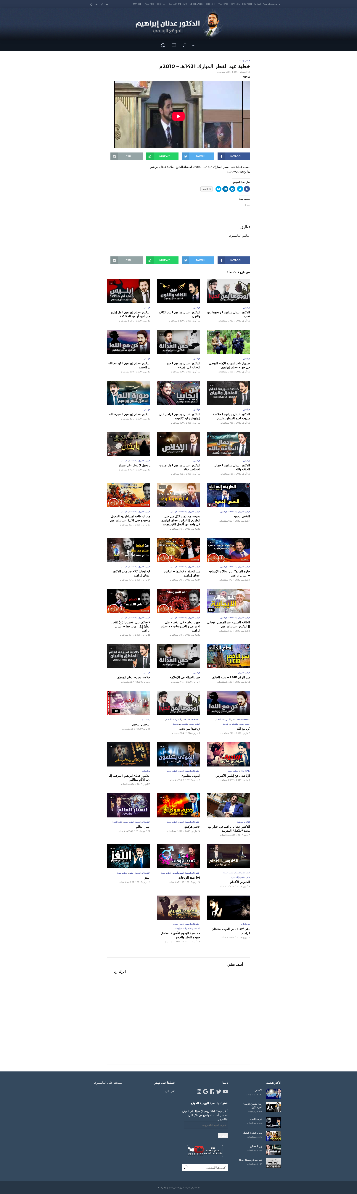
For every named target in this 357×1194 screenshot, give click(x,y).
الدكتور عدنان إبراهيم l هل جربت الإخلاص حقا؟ (179, 467)
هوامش (246, 307)
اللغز (147, 877)
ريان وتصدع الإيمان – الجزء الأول (251, 1105)
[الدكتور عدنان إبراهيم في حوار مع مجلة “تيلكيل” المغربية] (228, 805)
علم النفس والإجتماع (240, 877)
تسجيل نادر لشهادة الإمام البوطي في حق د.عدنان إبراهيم (229, 365)
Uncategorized (241, 719)
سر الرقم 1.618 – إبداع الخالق (231, 677)
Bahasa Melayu (178, 4)
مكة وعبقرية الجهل (252, 1132)
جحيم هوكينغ (192, 826)
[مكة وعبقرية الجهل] (273, 1136)
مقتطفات (132, 460)
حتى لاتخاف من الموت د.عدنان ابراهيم (231, 931)
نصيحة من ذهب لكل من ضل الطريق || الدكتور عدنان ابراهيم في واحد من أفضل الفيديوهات (180, 520)
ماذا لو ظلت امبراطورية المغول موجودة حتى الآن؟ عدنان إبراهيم (130, 518)
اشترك (223, 1135)
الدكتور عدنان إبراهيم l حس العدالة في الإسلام (183, 365)
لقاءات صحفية (243, 821)
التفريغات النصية (223, 719)
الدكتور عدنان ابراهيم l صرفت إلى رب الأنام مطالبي (129, 778)
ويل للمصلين (256, 1146)
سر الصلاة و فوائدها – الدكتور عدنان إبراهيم (182, 573)
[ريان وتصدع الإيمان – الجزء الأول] (273, 1107)
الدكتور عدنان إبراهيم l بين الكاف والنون (179, 314)
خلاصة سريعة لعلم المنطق (133, 677)
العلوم (181, 770)
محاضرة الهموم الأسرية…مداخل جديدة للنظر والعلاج (180, 935)
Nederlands (196, 4)
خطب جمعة (244, 60)
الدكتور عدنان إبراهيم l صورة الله (129, 414)
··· (193, 45)
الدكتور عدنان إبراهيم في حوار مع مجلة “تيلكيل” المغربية (229, 829)
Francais (223, 4)
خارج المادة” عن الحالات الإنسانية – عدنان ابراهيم (229, 573)
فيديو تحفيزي (144, 460)
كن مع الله (243, 728)
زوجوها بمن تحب (189, 728)
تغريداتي (170, 1091)
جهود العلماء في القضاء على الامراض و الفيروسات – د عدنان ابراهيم (180, 626)
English (210, 4)
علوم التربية (178, 924)
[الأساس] (273, 1094)
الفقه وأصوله (178, 872)
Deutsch (247, 4)
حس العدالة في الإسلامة (185, 677)
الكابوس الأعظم (240, 882)
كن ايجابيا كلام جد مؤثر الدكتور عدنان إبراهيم (131, 573)
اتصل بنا (257, 4)
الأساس (258, 1090)
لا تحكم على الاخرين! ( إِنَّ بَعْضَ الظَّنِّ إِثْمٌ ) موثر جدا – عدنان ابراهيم (131, 626)
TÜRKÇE (137, 4)
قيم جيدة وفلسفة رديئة (250, 1159)
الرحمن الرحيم (141, 724)
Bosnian (161, 4)
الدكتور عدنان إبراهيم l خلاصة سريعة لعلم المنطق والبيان (231, 416)
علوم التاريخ (117, 821)
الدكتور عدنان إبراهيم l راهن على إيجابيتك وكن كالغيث (179, 416)
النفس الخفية (242, 516)
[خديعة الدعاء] (273, 1122)
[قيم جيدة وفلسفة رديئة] (273, 1163)
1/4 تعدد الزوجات (189, 877)
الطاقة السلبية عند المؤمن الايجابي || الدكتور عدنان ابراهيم (228, 624)
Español (235, 4)
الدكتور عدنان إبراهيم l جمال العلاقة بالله (232, 467)
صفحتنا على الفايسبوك (108, 1082)
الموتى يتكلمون (190, 775)
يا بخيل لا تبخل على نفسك (134, 465)
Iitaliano (149, 4)
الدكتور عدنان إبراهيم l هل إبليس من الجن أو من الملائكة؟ (130, 314)
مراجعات (146, 770)
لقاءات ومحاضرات (191, 928)
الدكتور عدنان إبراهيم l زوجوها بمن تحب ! (228, 314)
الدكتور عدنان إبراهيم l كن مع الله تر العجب (129, 365)
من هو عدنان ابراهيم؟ (271, 4)
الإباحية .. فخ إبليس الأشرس (233, 775)
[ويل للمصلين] (273, 1150)
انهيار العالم (143, 826)
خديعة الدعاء (256, 1119)
